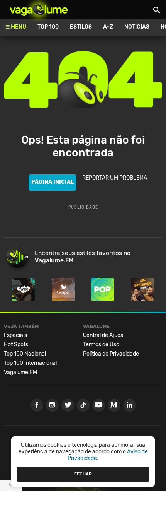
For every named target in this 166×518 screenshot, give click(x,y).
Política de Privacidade (111, 353)
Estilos (81, 27)
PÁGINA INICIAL (52, 182)
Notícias (136, 27)
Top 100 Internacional (30, 363)
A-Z (108, 27)
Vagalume (38, 9)
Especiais (15, 335)
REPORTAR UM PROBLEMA (114, 177)
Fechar (83, 474)
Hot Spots (16, 344)
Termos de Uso (101, 344)
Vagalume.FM (20, 372)
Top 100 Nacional (25, 353)
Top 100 (48, 27)
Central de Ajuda (103, 335)
